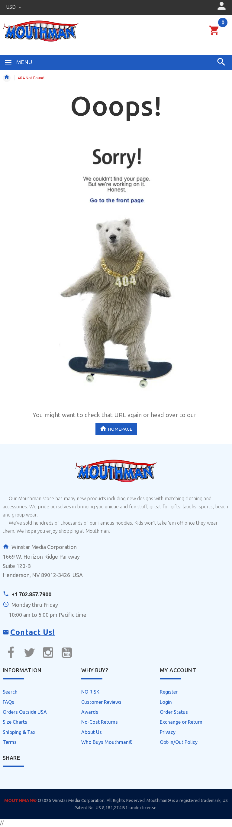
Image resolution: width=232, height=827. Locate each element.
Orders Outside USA (25, 712)
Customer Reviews (101, 702)
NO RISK (90, 691)
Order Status (174, 712)
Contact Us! (32, 632)
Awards (89, 712)
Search (10, 691)
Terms (10, 742)
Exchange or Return (181, 722)
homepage (120, 429)
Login (166, 702)
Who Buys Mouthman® (107, 742)
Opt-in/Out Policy (179, 742)
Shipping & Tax (19, 732)
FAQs (8, 702)
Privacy (168, 732)
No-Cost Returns (99, 722)
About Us (91, 732)
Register (169, 691)
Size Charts (15, 722)
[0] (214, 34)
